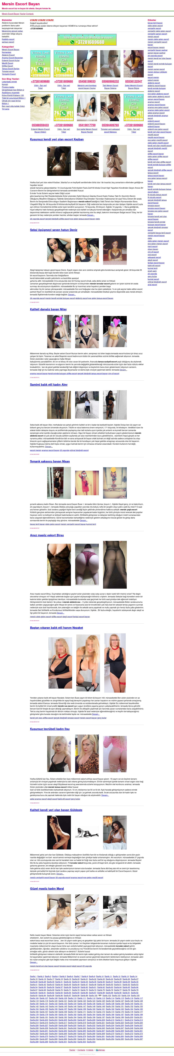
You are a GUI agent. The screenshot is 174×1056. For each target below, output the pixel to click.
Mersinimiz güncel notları (12, 31)
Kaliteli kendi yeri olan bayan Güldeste (56, 810)
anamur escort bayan (39, 373)
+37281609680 (40, 81)
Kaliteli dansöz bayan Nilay (48, 309)
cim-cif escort (113, 373)
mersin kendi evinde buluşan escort (60, 298)
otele (98, 218)
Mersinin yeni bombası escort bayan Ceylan (87, 86)
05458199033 (87, 81)
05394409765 (110, 125)
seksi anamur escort (38, 798)
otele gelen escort (52, 524)
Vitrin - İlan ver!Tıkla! (40, 86)
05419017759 (87, 125)
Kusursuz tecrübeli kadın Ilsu (50, 729)
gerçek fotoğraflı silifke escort (57, 218)
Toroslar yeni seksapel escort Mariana (110, 130)
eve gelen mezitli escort (93, 877)
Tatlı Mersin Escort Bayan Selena (110, 86)
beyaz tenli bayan (37, 524)
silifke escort (57, 616)
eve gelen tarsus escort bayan (82, 218)
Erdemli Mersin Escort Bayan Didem (40, 130)
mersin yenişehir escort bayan (73, 524)
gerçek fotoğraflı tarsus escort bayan (93, 373)
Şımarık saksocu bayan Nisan (50, 461)
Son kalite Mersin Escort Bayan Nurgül (87, 130)
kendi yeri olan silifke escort (41, 717)
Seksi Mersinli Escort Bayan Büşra (134, 86)
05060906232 (110, 81)
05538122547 (133, 81)
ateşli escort (67, 616)
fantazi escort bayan (81, 616)
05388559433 (40, 125)
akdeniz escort (82, 298)
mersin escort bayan (88, 717)
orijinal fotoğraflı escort (79, 450)
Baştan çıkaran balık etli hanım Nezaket (56, 627)
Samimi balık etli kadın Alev (48, 384)
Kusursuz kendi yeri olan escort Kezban (57, 139)
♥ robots (89, 1050)
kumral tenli (91, 524)
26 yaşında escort (37, 218)
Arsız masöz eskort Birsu (47, 535)
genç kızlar (101, 717)
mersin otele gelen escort (40, 616)
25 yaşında (64, 450)
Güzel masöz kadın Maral (47, 888)
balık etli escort (64, 798)
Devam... (91, 215)
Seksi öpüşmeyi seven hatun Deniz (53, 230)
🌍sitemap (100, 1050)
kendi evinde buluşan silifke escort (62, 373)
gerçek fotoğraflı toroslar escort (66, 717)
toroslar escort (65, 966)
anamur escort (77, 877)
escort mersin (35, 450)
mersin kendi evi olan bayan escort (44, 966)
